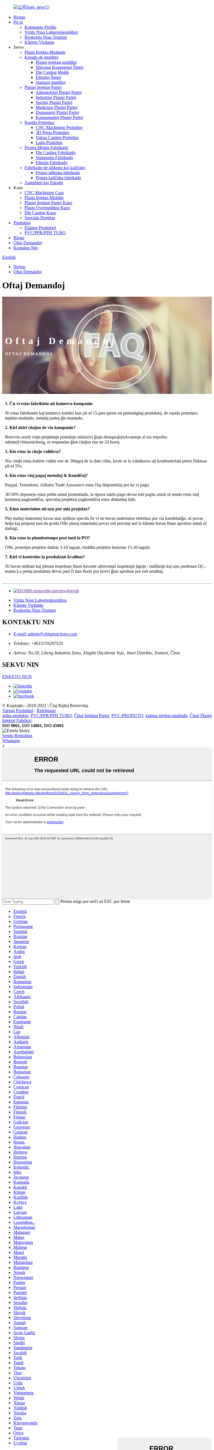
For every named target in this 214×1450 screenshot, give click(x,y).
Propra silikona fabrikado (58, 172)
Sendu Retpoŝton (17, 735)
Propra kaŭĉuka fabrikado (58, 177)
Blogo (18, 237)
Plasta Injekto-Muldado (45, 52)
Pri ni (18, 22)
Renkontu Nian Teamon (46, 37)
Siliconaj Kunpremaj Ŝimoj (59, 67)
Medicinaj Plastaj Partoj (56, 107)
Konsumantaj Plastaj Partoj (59, 117)
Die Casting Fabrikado (56, 152)
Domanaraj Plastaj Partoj (57, 112)
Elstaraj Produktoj (40, 227)
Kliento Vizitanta (39, 42)
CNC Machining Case (44, 192)
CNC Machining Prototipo (59, 127)
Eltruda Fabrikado (51, 162)
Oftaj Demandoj (27, 242)
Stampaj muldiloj (50, 82)
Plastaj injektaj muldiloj (56, 62)
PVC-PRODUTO (127, 715)
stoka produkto (15, 715)
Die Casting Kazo (40, 212)
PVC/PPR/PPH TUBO (45, 232)
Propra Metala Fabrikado (46, 147)
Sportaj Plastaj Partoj (54, 102)
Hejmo (19, 17)
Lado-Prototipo (49, 142)
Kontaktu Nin (25, 247)
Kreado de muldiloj (42, 57)
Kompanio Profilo (40, 27)
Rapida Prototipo (39, 122)
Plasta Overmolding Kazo (47, 207)
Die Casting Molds (52, 72)
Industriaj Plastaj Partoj (56, 97)
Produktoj (22, 222)
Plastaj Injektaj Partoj (43, 87)
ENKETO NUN (17, 676)
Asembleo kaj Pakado (44, 182)
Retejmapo (46, 710)
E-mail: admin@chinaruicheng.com (45, 634)
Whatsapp (11, 740)
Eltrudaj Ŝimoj (48, 77)
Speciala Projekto (40, 217)
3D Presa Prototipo (52, 132)
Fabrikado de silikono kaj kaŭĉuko (55, 167)
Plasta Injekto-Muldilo (44, 197)
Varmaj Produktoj (17, 710)
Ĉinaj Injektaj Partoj (91, 715)
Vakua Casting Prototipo (57, 137)
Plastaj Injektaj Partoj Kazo (48, 202)
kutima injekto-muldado (167, 715)
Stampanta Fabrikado (54, 157)
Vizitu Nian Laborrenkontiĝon (51, 32)
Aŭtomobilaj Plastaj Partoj (59, 92)
